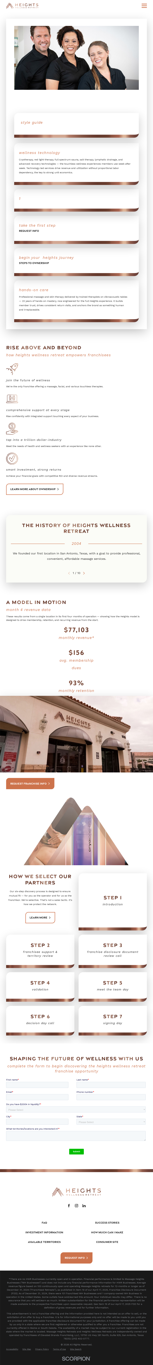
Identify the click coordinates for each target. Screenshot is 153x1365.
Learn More (38, 917)
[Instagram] (76, 1205)
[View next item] (84, 573)
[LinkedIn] (84, 1205)
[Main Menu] (144, 5)
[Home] (22, 6)
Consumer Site (107, 1241)
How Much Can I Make (107, 1232)
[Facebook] (69, 1205)
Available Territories (44, 1241)
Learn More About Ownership (33, 489)
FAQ (44, 1222)
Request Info (75, 1257)
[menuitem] (12, 1349)
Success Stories (107, 1222)
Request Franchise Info (28, 783)
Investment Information (44, 1232)
